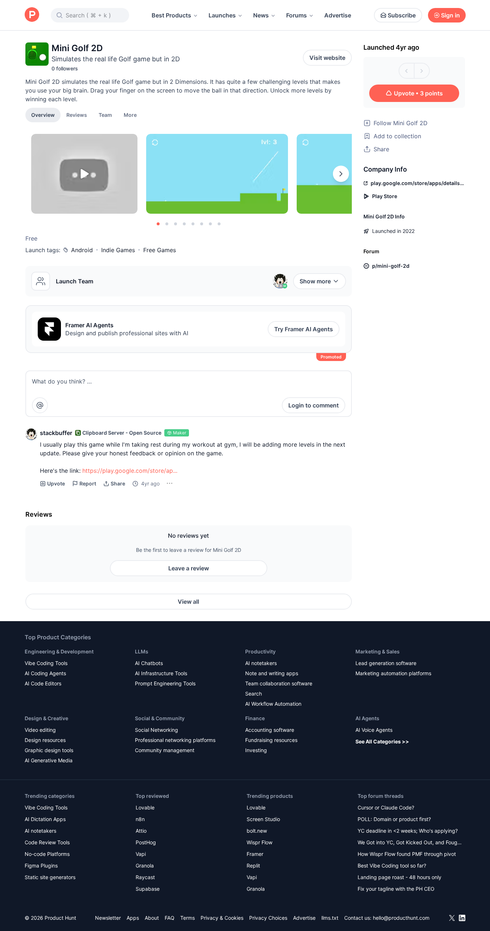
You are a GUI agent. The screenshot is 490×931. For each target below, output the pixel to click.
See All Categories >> (382, 741)
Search (253, 693)
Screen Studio (263, 819)
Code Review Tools (47, 842)
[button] (130, 114)
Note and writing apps (271, 673)
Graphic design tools (49, 750)
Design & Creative (46, 718)
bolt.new (257, 831)
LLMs (141, 651)
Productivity (260, 651)
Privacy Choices (268, 918)
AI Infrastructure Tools (161, 673)
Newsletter (108, 918)
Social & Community (160, 718)
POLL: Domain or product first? (394, 819)
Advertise (337, 15)
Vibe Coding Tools (46, 663)
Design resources (45, 740)
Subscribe (402, 15)
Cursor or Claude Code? (386, 807)
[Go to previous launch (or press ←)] (406, 70)
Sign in (450, 15)
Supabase (148, 889)
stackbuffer (56, 432)
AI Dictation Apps (45, 819)
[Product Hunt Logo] (32, 15)
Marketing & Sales (377, 651)
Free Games (159, 250)
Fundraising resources (271, 740)
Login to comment (313, 405)
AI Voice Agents (373, 730)
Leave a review (188, 568)
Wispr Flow (259, 842)
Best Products (171, 15)
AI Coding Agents (45, 673)
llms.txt (329, 918)
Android (82, 250)
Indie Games (118, 250)
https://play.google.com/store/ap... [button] (129, 470)
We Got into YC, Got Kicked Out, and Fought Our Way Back (410, 843)
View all (188, 601)
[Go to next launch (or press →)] (422, 70)
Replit (253, 865)
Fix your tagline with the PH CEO (396, 889)
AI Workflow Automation (273, 704)
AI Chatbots (149, 663)
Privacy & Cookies (222, 918)
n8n (140, 819)
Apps (133, 918)
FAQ (169, 918)
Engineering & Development (59, 651)
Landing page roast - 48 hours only (399, 877)
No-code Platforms (47, 854)
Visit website (327, 57)
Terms (187, 918)
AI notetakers (261, 663)
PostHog (146, 842)
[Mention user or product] (40, 405)
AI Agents (367, 718)
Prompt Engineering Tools (165, 683)
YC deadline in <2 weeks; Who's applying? (408, 831)
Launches (222, 15)
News (261, 15)
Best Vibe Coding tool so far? (392, 865)
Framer (255, 854)
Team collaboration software (278, 683)
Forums (296, 15)
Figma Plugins (41, 865)
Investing (256, 750)
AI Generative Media (49, 760)
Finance (255, 718)
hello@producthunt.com (401, 918)
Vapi (141, 854)
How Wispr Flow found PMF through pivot (407, 854)
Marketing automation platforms (393, 673)
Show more (315, 281)
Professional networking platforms (175, 740)
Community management (164, 750)
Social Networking (156, 730)
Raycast (145, 877)
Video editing (40, 730)
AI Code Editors (43, 683)
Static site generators (50, 877)
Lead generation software (385, 663)
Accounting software (269, 730)
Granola (145, 865)
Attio (141, 831)
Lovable (145, 807)
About (152, 918)
